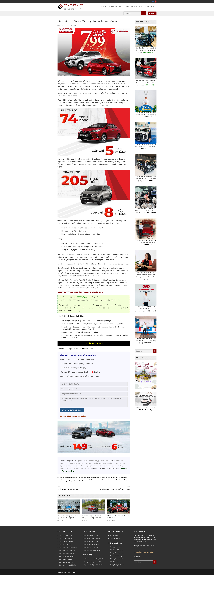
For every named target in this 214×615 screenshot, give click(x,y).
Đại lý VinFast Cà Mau (91, 541)
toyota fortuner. (110, 480)
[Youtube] (155, 1)
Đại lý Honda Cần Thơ (66, 538)
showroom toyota (66, 480)
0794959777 (151, 213)
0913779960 (149, 85)
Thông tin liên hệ (115, 547)
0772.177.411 (148, 343)
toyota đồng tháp (99, 480)
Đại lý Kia (62, 547)
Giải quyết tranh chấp (116, 559)
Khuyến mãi (72, 25)
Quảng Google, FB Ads (117, 565)
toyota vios (72, 482)
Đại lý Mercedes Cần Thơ (67, 553)
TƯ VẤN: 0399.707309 (94, 343)
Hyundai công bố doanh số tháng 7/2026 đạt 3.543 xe (91, 517)
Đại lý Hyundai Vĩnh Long (92, 550)
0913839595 (147, 117)
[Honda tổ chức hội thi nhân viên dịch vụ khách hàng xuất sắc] (69, 506)
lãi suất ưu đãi (110, 477)
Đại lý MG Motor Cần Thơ (67, 550)
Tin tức (61, 520)
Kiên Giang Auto (115, 538)
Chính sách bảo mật (116, 556)
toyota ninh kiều (63, 482)
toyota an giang (78, 480)
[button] (145, 375)
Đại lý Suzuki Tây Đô (65, 559)
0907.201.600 (145, 149)
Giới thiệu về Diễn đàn (117, 550)
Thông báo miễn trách (117, 553)
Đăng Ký (152, 13)
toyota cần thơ (88, 480)
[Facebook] (153, 1)
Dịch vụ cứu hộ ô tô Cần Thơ (93, 565)
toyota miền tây (121, 480)
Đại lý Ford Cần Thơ (65, 535)
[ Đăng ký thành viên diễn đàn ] (144, 552)
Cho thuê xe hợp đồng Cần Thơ (94, 559)
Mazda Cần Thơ (72, 547)
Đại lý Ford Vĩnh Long (91, 547)
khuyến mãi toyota (99, 477)
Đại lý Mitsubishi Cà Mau (92, 538)
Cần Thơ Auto (73, 5)
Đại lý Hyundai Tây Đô (66, 541)
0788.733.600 (146, 279)
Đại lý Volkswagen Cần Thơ (67, 565)
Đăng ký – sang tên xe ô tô (93, 562)
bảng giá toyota (70, 477)
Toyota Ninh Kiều (65, 305)
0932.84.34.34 (148, 181)
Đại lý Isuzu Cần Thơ (65, 544)
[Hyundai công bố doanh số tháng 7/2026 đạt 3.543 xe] (93, 506)
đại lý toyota (79, 477)
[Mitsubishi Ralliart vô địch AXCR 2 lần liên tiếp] (118, 506)
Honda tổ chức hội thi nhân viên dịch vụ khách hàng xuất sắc (68, 517)
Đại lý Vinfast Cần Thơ (66, 562)
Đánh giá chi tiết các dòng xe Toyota (79, 349)
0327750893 (147, 245)
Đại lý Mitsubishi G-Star (66, 556)
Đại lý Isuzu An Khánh (91, 535)
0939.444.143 (151, 311)
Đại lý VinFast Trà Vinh (91, 544)
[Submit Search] (143, 13)
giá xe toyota (88, 477)
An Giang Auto (114, 535)
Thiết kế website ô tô (116, 562)
